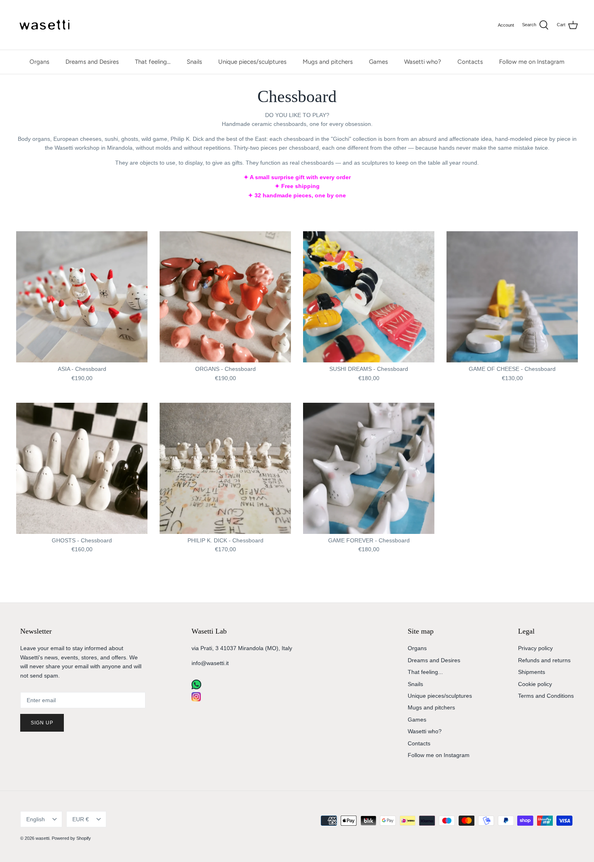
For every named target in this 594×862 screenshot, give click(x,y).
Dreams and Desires (92, 61)
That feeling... (153, 61)
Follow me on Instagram (532, 61)
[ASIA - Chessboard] (81, 296)
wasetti (42, 838)
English (35, 819)
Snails (194, 61)
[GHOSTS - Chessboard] (81, 468)
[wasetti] (46, 25)
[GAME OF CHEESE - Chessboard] (512, 296)
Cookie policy (535, 684)
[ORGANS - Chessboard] (225, 296)
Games (378, 61)
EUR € (80, 819)
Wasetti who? (422, 61)
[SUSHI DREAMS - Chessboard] (368, 296)
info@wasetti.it (210, 663)
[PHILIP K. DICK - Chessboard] (225, 468)
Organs (39, 61)
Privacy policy (535, 648)
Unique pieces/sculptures (252, 61)
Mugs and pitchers (328, 61)
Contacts (470, 61)
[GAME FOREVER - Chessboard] (368, 468)
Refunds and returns (544, 660)
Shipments (531, 672)
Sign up (42, 723)
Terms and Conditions (546, 696)
